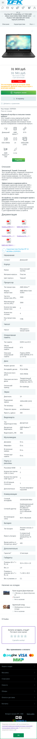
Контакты (5, 704)
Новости (5, 685)
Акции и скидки (7, 666)
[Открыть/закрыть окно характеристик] (4, 250)
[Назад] (2, 16)
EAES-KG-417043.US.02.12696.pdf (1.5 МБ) (24, 227)
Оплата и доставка (8, 697)
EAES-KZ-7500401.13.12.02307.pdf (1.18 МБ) (9, 245)
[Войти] (34, 8)
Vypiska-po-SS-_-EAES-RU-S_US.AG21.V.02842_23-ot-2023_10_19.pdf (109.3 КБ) (24, 236)
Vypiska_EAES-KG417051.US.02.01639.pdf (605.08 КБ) (9, 227)
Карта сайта (30, 714)
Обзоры (4, 691)
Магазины (5, 672)
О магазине (6, 679)
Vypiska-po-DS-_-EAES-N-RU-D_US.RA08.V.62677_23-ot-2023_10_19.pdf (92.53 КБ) (9, 236)
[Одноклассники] (20, 717)
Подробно (18, 160)
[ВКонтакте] (16, 717)
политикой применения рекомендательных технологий (17, 726)
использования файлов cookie (10, 728)
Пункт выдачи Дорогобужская (22, 591)
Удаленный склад (18, 605)
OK (18, 735)
